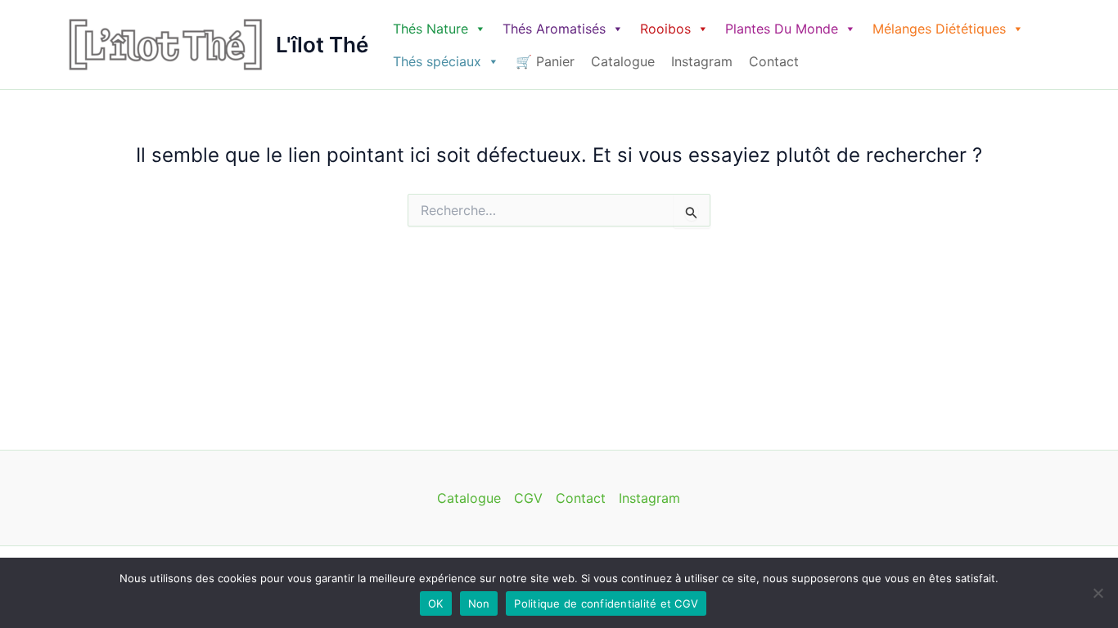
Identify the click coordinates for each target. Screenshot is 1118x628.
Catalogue (623, 61)
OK (436, 603)
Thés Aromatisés (554, 28)
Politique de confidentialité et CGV (606, 603)
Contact (774, 61)
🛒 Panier (545, 61)
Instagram (702, 61)
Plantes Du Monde (781, 28)
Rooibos (665, 28)
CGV (528, 498)
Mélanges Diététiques (939, 28)
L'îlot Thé (322, 44)
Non (479, 603)
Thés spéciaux (437, 61)
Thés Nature (430, 28)
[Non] (1097, 593)
